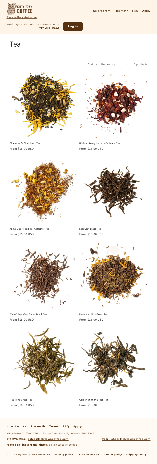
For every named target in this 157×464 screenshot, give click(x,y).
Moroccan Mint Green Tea (93, 314)
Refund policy (113, 454)
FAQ (135, 10)
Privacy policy (63, 454)
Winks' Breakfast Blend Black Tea (28, 314)
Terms (54, 426)
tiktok (43, 444)
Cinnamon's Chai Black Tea (25, 143)
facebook (13, 444)
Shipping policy (136, 454)
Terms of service (88, 454)
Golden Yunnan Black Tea (93, 399)
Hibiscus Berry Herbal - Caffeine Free (99, 143)
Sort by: (92, 64)
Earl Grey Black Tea (90, 228)
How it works (16, 426)
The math (121, 10)
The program (100, 10)
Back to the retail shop (22, 17)
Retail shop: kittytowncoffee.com (126, 439)
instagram (29, 444)
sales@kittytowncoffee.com (48, 439)
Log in (73, 26)
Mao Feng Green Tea (21, 399)
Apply (146, 10)
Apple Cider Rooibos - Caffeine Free (29, 228)
